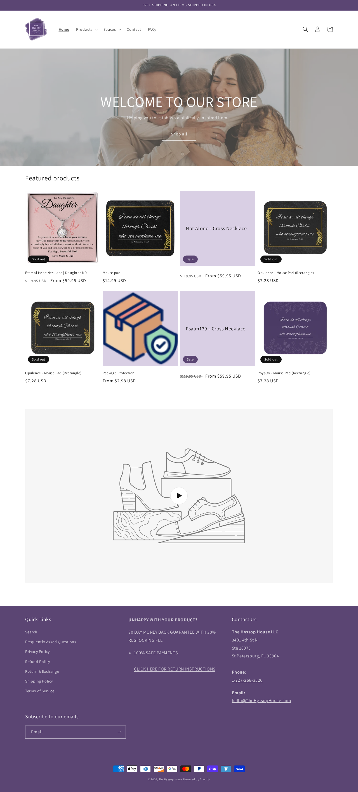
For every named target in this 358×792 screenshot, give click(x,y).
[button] (86, 29)
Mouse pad (111, 273)
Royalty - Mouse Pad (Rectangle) (284, 373)
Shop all (179, 134)
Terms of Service (40, 690)
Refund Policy (37, 661)
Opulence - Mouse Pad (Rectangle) (286, 273)
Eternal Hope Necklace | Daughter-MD (56, 273)
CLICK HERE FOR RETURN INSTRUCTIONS (174, 669)
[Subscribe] (119, 732)
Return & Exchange (42, 671)
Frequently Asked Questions (50, 641)
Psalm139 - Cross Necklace (216, 328)
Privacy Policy (37, 651)
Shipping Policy (39, 681)
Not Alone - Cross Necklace (216, 228)
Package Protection (119, 373)
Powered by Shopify (196, 779)
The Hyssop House (171, 779)
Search (31, 631)
